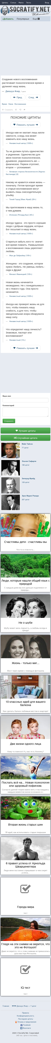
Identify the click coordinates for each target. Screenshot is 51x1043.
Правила (25, 1013)
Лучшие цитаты (27, 430)
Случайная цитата (27, 437)
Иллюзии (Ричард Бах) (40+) (21, 214)
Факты (21, 2)
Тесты (28, 2)
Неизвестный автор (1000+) (21, 143)
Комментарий (8, 405)
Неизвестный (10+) (17, 340)
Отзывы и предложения (27, 1022)
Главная (6, 1006)
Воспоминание (20, 104)
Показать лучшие (25, 124)
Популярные (23, 18)
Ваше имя (7, 396)
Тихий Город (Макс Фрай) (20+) (22, 199)
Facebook (27, 1025)
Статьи (13, 2)
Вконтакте (27, 1028)
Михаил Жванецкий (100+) (20, 274)
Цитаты (5, 2)
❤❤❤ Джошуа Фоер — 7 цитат (24, 1006)
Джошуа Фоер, (15, 91)
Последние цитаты (25, 1019)
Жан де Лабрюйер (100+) (20, 255)
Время (4, 104)
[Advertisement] (25, 48)
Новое (10, 104)
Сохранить (8, 421)
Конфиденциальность (25, 1015)
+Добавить (8, 18)
